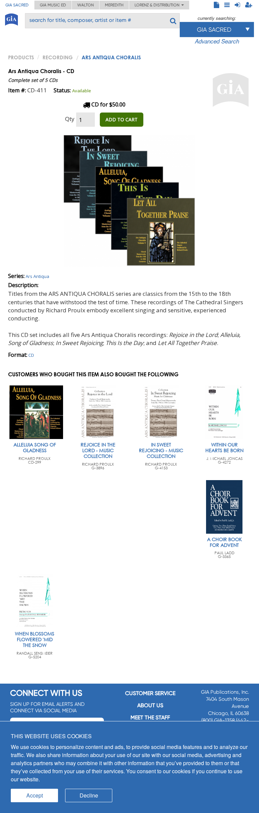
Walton (85, 5)
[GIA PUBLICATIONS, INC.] (11, 18)
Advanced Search (217, 41)
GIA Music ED (53, 5)
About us (150, 705)
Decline (89, 795)
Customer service (150, 693)
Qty (70, 119)
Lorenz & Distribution (158, 5)
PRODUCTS (21, 57)
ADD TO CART (122, 119)
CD (31, 355)
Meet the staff (150, 717)
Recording (57, 57)
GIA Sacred (17, 5)
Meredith (114, 5)
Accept (34, 795)
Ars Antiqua (37, 276)
